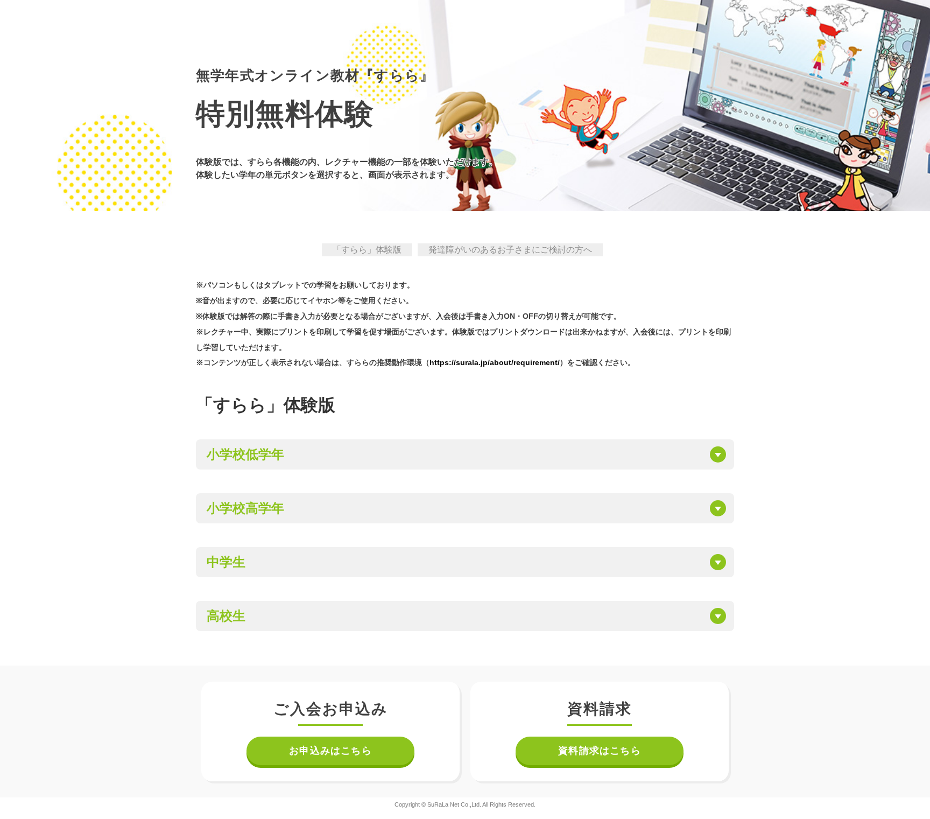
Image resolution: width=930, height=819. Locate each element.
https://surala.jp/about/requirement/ (494, 362)
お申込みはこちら (330, 750)
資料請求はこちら (599, 750)
